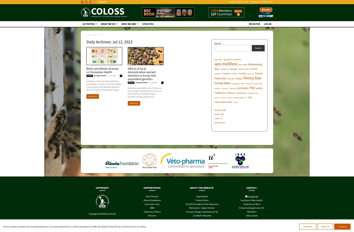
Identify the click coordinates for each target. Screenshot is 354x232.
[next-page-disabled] (92, 110)
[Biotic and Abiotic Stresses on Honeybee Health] (104, 56)
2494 (214, 10)
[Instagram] (86, 2)
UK (246, 98)
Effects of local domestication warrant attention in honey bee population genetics (142, 74)
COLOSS (253, 68)
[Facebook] (82, 2)
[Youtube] (94, 2)
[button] (102, 2)
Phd (252, 87)
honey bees (222, 83)
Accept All (342, 226)
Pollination (220, 92)
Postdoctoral (253, 93)
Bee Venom (224, 69)
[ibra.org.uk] (240, 168)
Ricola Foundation (152, 200)
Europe (258, 73)
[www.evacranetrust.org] (150, 168)
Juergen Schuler (100, 76)
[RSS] (90, 2)
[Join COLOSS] (237, 14)
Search (217, 43)
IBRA (242, 84)
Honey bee (252, 77)
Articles (89, 76)
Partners (152, 215)
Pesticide (233, 88)
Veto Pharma (152, 196)
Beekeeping (255, 64)
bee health (242, 64)
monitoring (257, 84)
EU (253, 73)
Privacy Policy (201, 200)
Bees (216, 68)
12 (102, 35)
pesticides (242, 88)
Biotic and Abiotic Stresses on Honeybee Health (102, 70)
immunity (248, 84)
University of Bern (266, 2)
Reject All (325, 226)
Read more (92, 96)
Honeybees (236, 84)
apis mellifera (225, 63)
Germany (230, 78)
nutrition (217, 88)
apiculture (228, 59)
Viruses (235, 102)
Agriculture (218, 60)
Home (88, 35)
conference (217, 74)
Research (224, 98)
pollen (259, 88)
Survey (230, 98)
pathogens (225, 88)
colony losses (243, 69)
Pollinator (231, 93)
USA (250, 97)
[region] (177, 225)
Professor (217, 98)
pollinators (241, 93)
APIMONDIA (237, 60)
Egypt (249, 74)
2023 (94, 35)
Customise (307, 226)
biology (233, 68)
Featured (220, 78)
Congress (226, 73)
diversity (234, 73)
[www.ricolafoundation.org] (122, 168)
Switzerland (239, 97)
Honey (238, 78)
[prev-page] (88, 110)
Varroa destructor (223, 102)
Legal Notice (202, 196)
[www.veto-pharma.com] (182, 168)
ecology (242, 73)
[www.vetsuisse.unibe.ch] (218, 168)
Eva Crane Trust (152, 204)
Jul (99, 35)
